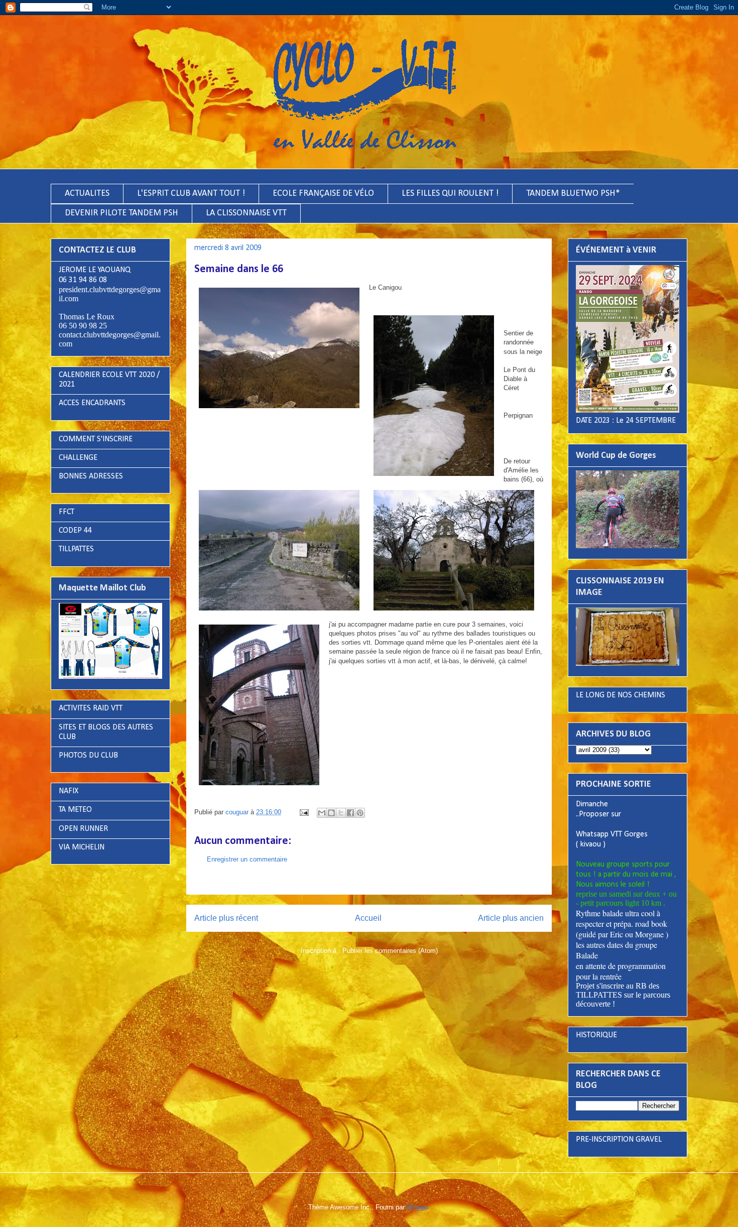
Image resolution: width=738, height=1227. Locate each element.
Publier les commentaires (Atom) (390, 950)
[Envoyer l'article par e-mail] (303, 812)
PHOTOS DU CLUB (88, 756)
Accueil (368, 918)
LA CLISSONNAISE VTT (246, 213)
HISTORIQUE (596, 1035)
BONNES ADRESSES (91, 476)
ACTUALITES (87, 193)
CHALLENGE (78, 458)
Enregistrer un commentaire (247, 859)
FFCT (66, 512)
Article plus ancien (511, 918)
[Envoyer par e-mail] (322, 813)
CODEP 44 (75, 531)
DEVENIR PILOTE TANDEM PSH (121, 213)
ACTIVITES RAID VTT (90, 708)
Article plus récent (226, 918)
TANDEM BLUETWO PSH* (573, 193)
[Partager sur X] (341, 813)
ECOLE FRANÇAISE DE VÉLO (323, 193)
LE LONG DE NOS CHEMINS (620, 695)
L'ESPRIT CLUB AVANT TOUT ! (191, 193)
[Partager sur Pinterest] (360, 813)
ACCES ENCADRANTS (92, 403)
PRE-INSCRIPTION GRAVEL (619, 1140)
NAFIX (68, 791)
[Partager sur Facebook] (350, 813)
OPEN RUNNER (83, 829)
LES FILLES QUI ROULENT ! (450, 193)
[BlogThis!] (331, 813)
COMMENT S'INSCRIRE (96, 439)
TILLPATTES (76, 549)
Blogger (417, 1207)
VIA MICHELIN (81, 847)
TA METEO (75, 810)
